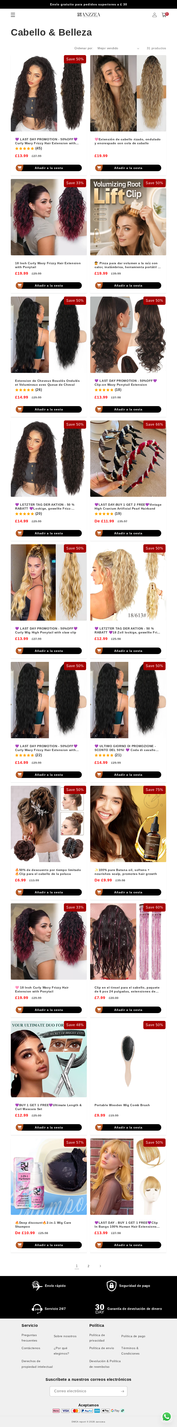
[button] (164, 15)
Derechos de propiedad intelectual (37, 1363)
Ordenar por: (83, 48)
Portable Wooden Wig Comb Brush (122, 1105)
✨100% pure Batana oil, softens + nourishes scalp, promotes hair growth (126, 872)
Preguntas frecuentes (29, 1337)
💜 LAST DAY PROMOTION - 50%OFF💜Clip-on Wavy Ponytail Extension (126, 382)
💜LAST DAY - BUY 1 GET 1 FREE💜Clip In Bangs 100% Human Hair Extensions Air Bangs (126, 1225)
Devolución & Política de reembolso (105, 1363)
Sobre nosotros (65, 1336)
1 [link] (77, 1266)
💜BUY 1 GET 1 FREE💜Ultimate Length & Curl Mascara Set (48, 1107)
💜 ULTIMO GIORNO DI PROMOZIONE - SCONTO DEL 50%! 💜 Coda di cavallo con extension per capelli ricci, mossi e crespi (126, 748)
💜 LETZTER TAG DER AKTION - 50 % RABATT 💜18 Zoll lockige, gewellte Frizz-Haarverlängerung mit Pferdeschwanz (128, 630)
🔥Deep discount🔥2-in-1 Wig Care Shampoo (43, 1224)
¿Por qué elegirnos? (61, 1350)
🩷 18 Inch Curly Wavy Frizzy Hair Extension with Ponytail (42, 989)
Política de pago (133, 1336)
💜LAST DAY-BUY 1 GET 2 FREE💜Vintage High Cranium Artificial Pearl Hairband (128, 506)
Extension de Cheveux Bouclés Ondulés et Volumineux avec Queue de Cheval (47, 382)
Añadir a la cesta (49, 168)
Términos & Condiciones (130, 1350)
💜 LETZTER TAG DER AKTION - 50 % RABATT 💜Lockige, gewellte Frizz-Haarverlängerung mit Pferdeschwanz (45, 506)
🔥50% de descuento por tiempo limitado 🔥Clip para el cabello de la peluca (48, 872)
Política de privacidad (97, 1337)
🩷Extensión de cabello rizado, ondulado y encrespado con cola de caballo (128, 141)
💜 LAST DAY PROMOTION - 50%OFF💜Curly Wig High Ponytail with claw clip (46, 630)
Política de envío (101, 1348)
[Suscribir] (122, 1391)
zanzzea (100, 1421)
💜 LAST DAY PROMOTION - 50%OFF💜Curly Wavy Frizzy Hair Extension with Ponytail (46, 141)
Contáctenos (31, 1348)
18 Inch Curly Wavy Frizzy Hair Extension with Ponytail (48, 265)
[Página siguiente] (100, 1266)
